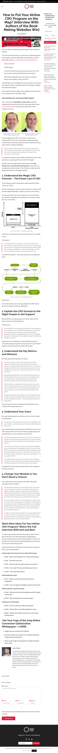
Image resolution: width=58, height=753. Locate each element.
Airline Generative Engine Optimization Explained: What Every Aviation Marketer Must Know (50, 78)
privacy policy (49, 748)
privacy (48, 38)
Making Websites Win (17, 231)
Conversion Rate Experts (9, 106)
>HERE (22, 626)
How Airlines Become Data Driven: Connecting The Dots (49, 47)
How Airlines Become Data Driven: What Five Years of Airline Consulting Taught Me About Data (50, 66)
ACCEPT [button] (34, 750)
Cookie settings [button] (26, 750)
